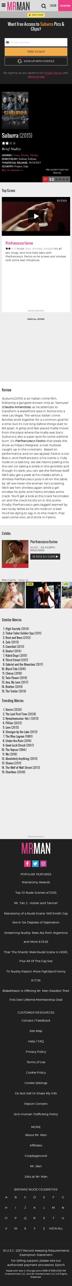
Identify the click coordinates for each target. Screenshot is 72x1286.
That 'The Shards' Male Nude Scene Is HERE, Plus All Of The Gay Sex (36, 956)
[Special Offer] (36, 349)
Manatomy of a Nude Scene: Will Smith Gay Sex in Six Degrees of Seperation (36, 918)
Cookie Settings (36, 1083)
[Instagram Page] (43, 863)
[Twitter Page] (35, 863)
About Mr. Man (36, 1135)
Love (12, 727)
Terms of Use (36, 76)
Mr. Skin (36, 1166)
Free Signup (36, 51)
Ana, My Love (17, 682)
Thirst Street (17, 660)
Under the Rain (18, 741)
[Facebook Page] (27, 863)
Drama (24, 155)
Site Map (36, 1031)
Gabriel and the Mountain (24, 664)
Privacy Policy (53, 72)
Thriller (34, 155)
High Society (17, 628)
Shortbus (15, 772)
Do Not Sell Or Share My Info (36, 1093)
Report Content (36, 1104)
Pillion (14, 723)
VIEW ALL (53, 1228)
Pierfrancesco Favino (19, 243)
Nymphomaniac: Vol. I (22, 718)
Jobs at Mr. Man (36, 1176)
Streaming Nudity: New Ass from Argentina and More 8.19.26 (36, 937)
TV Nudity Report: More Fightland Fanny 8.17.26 (36, 976)
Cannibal (15, 646)
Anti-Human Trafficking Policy (36, 1114)
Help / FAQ (36, 1041)
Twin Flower (16, 678)
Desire (14, 709)
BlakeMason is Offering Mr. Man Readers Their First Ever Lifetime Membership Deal (35, 995)
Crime (16, 155)
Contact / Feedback (36, 1020)
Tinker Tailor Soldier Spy (24, 633)
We (11, 754)
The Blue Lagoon (19, 736)
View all (23, 579)
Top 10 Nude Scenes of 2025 (36, 892)
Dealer (13, 651)
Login (53, 5)
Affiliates (36, 1145)
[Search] (44, 5)
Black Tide (16, 669)
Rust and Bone (18, 637)
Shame (13, 763)
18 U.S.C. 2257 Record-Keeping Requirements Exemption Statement (36, 1253)
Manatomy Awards (36, 882)
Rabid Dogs (16, 655)
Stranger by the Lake (22, 732)
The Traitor (16, 691)
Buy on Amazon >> (12, 170)
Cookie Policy (36, 1072)
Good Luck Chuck (20, 745)
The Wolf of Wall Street (23, 767)
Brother (14, 686)
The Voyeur (16, 749)
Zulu (12, 642)
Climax (14, 673)
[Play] (36, 216)
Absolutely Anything (22, 758)
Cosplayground (36, 1156)
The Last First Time (21, 714)
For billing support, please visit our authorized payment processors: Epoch (36, 1263)
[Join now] (65, 5)
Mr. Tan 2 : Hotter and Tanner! (36, 903)
